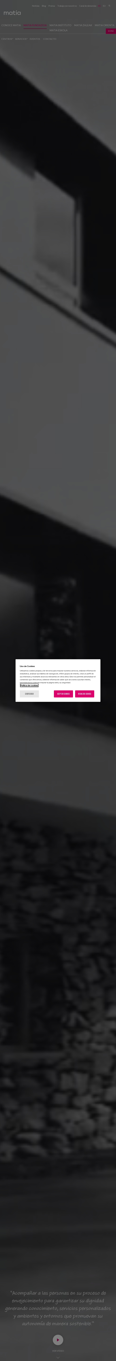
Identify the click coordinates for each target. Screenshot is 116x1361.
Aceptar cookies (63, 694)
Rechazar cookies (84, 694)
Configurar (29, 694)
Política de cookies (29, 685)
